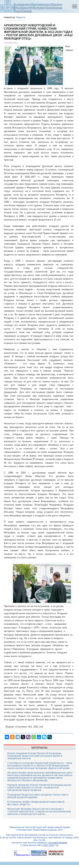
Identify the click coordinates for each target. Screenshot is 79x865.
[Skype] (44, 737)
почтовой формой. (57, 842)
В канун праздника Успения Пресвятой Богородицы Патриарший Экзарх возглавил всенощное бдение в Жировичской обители (34, 756)
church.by (54, 835)
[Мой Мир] (39, 737)
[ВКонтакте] (7, 737)
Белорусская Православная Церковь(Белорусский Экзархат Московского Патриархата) (38, 7)
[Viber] (28, 737)
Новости (20, 17)
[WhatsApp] (33, 737)
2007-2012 (48, 845)
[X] (23, 737)
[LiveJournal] (49, 737)
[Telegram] (17, 737)
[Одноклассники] (12, 737)
